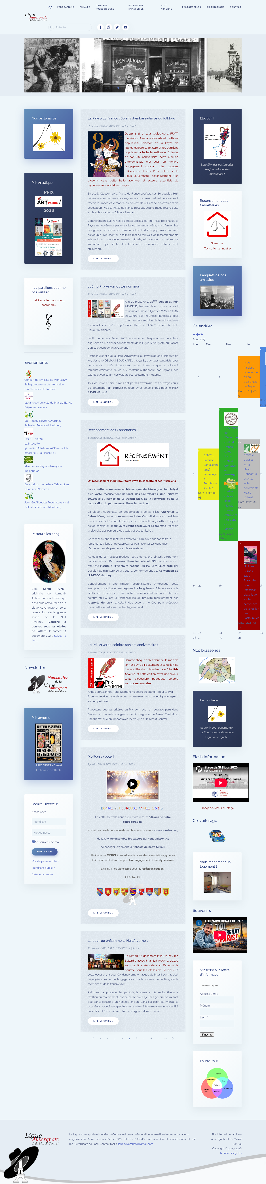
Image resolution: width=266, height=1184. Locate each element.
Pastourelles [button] (191, 7)
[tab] (106, 88)
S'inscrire (217, 243)
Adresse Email (209, 993)
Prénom (206, 1005)
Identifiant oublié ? (43, 867)
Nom (204, 1017)
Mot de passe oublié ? (45, 861)
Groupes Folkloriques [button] (105, 7)
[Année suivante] (199, 334)
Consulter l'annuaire (217, 248)
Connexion (44, 852)
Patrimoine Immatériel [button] (136, 7)
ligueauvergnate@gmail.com (135, 1144)
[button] (50, 7)
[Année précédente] (194, 334)
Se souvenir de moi (47, 842)
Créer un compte (42, 874)
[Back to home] (36, 17)
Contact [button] (236, 7)
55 (165, 1038)
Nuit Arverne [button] (166, 7)
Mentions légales (231, 1153)
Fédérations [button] (65, 7)
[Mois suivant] (201, 334)
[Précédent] (93, 1038)
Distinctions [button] (216, 7)
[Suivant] (173, 1038)
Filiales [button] (85, 7)
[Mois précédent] (196, 334)
